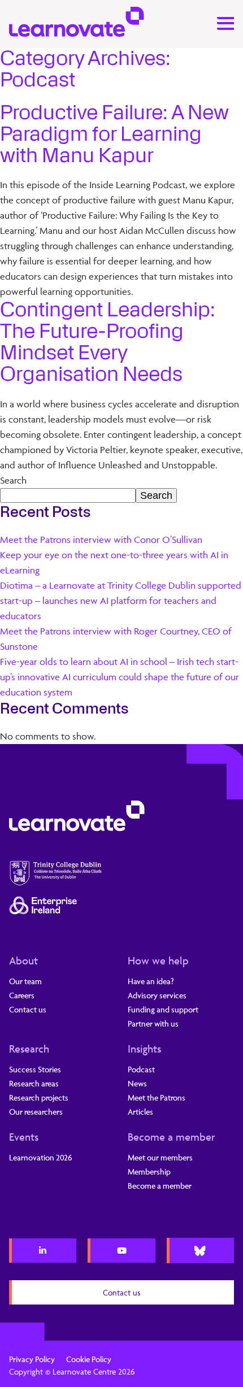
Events (23, 1136)
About (23, 960)
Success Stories (35, 1069)
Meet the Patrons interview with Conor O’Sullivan (101, 539)
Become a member (171, 1136)
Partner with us (153, 1023)
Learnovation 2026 (40, 1157)
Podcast (141, 1069)
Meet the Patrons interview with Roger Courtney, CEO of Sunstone (116, 638)
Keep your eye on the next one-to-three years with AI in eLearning (114, 562)
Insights (144, 1048)
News (137, 1083)
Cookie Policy (88, 1359)
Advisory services (157, 995)
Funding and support (163, 1009)
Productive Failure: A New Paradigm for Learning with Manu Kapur (114, 134)
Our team (25, 981)
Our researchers (36, 1111)
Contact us (27, 1009)
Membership (149, 1171)
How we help (158, 960)
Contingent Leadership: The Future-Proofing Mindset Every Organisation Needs (107, 342)
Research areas (34, 1083)
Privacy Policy (32, 1359)
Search (13, 480)
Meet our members (160, 1157)
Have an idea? (151, 981)
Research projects (38, 1097)
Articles (140, 1111)
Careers (21, 995)
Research (29, 1048)
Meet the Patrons (156, 1097)
